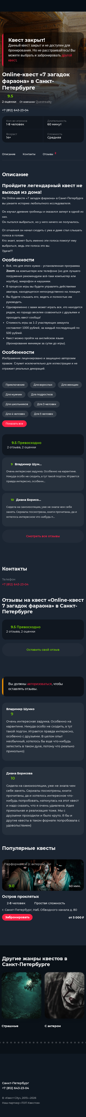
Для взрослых (43, 384)
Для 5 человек (43, 413)
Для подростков (42, 394)
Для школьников (17, 404)
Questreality (44, 101)
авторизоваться (39, 684)
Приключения (15, 384)
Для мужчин (14, 394)
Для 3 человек (46, 404)
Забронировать (17, 917)
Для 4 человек (15, 413)
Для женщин (69, 384)
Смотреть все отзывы (43, 536)
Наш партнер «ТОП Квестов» (21, 1102)
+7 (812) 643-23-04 (15, 110)
